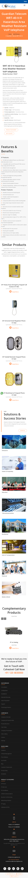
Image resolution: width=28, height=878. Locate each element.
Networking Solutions (6, 800)
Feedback (20, 873)
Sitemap (3, 740)
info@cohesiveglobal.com (14, 857)
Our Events (3, 760)
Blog (2, 764)
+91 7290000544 (16, 824)
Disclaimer (3, 774)
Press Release (4, 757)
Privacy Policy (4, 770)
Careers (3, 737)
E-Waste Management (6, 753)
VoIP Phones (16, 34)
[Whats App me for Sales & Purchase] (2, 393)
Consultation (4, 687)
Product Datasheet (11, 130)
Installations (4, 694)
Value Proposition (5, 700)
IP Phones (3, 783)
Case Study (4, 727)
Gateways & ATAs (5, 807)
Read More (15, 292)
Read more (14, 446)
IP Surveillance (4, 790)
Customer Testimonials (6, 767)
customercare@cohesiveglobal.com (14, 861)
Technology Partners (6, 707)
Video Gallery (4, 734)
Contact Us (10, 873)
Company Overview (5, 717)
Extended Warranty (5, 697)
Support (3, 704)
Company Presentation (6, 730)
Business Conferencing (6, 797)
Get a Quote (9, 133)
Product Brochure (5, 723)
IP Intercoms (4, 787)
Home (10, 34)
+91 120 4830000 (16, 827)
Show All (22, 430)
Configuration (4, 690)
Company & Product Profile (7, 720)
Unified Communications (7, 793)
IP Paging (3, 804)
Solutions (3, 750)
